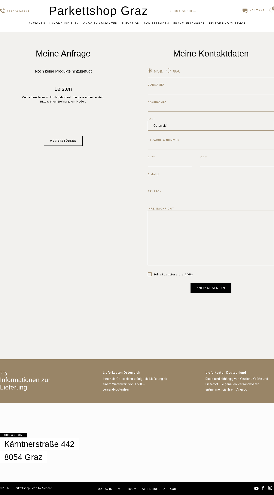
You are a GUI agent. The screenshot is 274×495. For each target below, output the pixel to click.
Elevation (131, 23)
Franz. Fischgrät (189, 23)
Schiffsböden (156, 23)
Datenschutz (153, 489)
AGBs (189, 274)
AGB (173, 489)
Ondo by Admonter (100, 23)
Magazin (105, 489)
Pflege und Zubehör (227, 23)
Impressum (127, 489)
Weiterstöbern (63, 141)
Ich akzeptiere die (173, 274)
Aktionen (36, 23)
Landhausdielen (64, 23)
